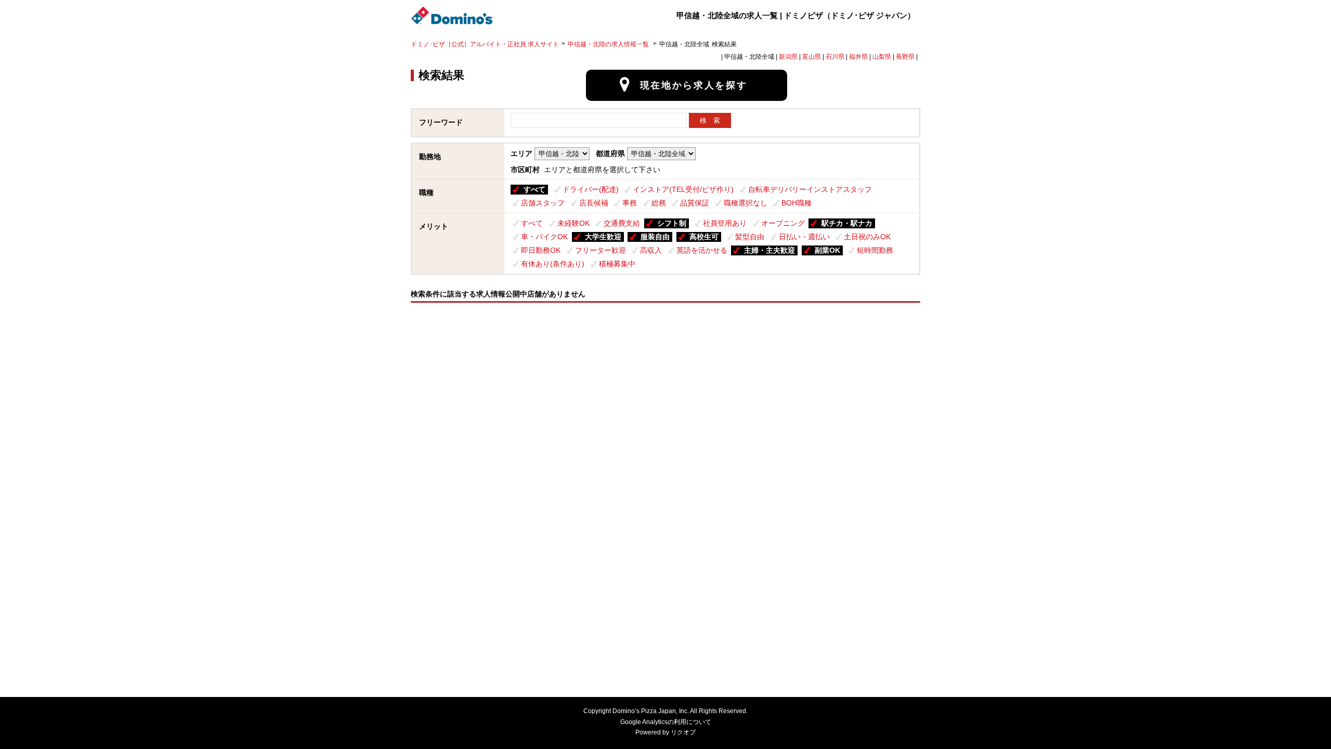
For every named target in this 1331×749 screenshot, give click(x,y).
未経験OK (573, 223)
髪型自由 (749, 237)
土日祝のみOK (867, 237)
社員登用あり (725, 223)
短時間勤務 (875, 250)
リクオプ (683, 732)
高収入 (651, 250)
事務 (629, 203)
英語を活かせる (701, 250)
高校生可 (704, 237)
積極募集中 (617, 264)
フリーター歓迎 (600, 250)
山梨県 (881, 56)
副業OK (827, 250)
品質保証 (694, 203)
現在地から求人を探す (694, 85)
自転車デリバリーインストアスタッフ (810, 189)
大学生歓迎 (603, 237)
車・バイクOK (544, 237)
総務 (658, 203)
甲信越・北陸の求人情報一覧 (609, 44)
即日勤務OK (540, 250)
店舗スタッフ (543, 203)
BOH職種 (796, 203)
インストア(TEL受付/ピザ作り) (683, 189)
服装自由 (655, 237)
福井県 (858, 56)
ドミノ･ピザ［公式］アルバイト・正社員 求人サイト (485, 44)
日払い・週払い (804, 237)
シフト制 (671, 223)
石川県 (835, 56)
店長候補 (593, 203)
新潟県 (788, 56)
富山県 (811, 56)
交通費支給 (622, 223)
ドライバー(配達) (591, 189)
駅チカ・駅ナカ (846, 223)
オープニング (783, 223)
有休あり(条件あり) (552, 264)
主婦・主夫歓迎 (769, 250)
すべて (534, 189)
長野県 (905, 56)
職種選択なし (745, 203)
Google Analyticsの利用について (665, 722)
